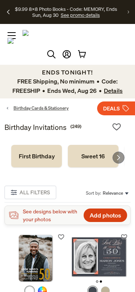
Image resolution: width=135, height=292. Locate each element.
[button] (67, 54)
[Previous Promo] (8, 12)
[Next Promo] (128, 12)
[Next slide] (118, 158)
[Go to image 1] (97, 281)
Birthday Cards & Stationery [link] (41, 108)
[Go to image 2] (101, 281)
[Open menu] (12, 35)
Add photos (105, 215)
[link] (36, 156)
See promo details (80, 15)
